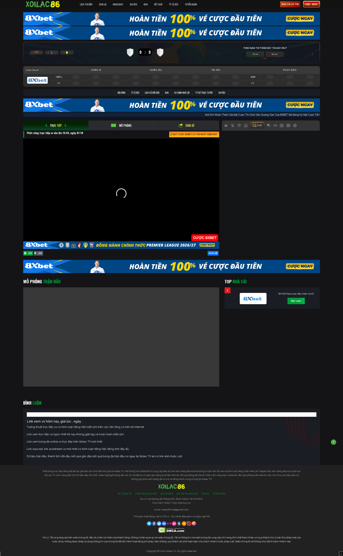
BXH (146, 4)
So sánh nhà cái (182, 92)
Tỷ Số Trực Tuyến (204, 92)
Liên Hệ (205, 493)
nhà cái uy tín (290, 4)
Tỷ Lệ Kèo (173, 4)
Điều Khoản (166, 493)
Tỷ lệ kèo (135, 92)
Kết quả (158, 4)
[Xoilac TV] (43, 4)
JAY (30, 253)
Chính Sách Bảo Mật (146, 493)
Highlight (118, 4)
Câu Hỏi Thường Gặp (187, 493)
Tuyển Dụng (191, 4)
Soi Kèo (133, 4)
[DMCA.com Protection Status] (171, 529)
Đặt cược (296, 301)
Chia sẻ (189, 125)
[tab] (56, 125)
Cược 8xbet (311, 4)
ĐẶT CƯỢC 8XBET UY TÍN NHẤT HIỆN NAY (195, 134)
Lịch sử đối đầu (152, 92)
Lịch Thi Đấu (86, 4)
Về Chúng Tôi (125, 493)
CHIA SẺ (213, 253)
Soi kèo (221, 92)
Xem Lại (102, 4)
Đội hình (121, 92)
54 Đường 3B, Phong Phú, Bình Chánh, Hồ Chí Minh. (175, 499)
